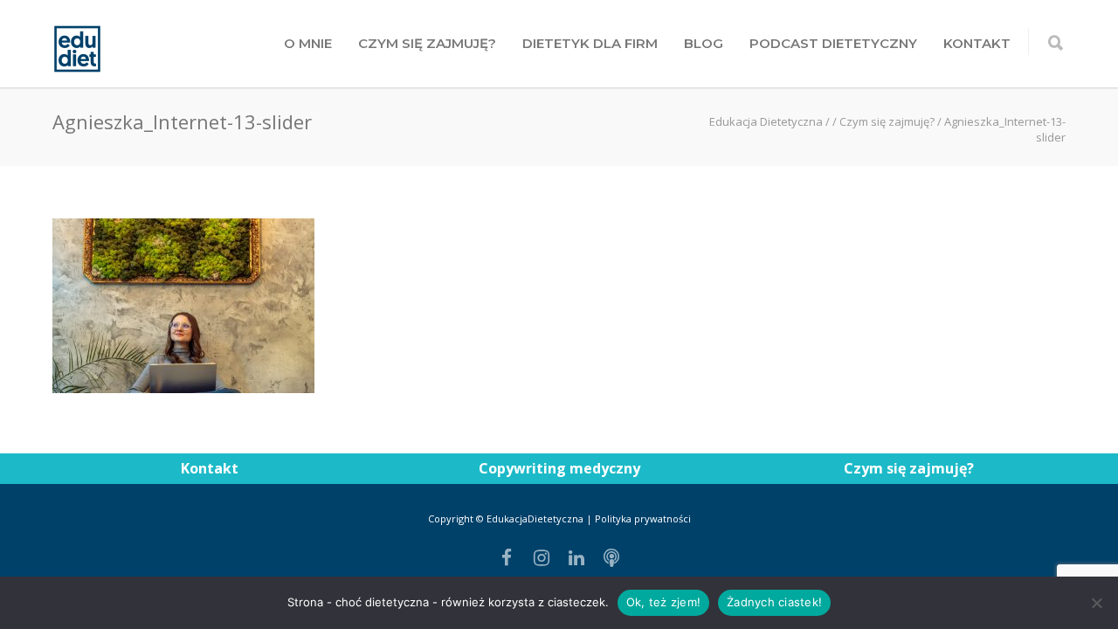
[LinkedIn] (576, 557)
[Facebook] (506, 557)
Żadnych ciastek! (774, 602)
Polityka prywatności (643, 518)
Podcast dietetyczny (833, 43)
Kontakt (977, 43)
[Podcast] (611, 557)
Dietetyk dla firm (590, 43)
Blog (703, 43)
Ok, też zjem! (663, 602)
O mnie (308, 43)
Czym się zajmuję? (427, 43)
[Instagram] (541, 557)
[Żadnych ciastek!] (1096, 603)
